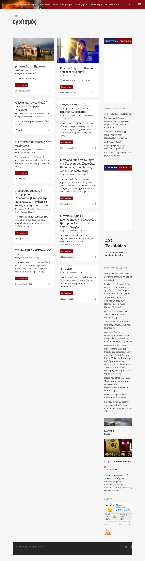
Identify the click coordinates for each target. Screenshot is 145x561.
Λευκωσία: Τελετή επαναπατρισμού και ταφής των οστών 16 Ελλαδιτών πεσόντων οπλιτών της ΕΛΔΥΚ (118, 337)
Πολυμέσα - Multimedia (24, 116)
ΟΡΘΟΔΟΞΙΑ (125, 41)
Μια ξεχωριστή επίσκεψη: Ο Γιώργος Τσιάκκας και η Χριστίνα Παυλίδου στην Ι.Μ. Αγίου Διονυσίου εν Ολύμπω (118, 289)
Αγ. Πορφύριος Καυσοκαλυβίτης (37, 149)
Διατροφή (45, 4)
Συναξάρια (81, 4)
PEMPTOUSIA (111, 167)
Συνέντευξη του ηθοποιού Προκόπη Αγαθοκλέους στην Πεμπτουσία (117, 324)
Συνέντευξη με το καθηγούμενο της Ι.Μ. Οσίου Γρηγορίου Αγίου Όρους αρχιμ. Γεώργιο (78, 221)
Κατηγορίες (15, 4)
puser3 (20, 113)
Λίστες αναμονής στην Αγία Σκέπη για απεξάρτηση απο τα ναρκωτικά (118, 276)
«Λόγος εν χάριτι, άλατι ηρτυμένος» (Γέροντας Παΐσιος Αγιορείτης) (75, 107)
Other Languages (62, 4)
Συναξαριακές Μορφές (78, 174)
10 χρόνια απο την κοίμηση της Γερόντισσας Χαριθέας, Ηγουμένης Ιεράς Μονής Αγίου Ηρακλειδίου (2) (77, 165)
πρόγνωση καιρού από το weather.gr (118, 521)
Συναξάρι (113, 470)
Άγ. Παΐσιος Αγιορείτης (78, 115)
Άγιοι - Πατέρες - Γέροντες (25, 152)
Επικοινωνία (112, 4)
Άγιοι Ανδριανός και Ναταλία (117, 114)
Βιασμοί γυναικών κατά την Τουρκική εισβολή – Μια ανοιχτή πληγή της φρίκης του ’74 (118, 406)
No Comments (40, 116)
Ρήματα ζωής (30, 74)
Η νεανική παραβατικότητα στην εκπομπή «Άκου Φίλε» (116, 396)
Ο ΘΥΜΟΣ (66, 269)
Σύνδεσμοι (31, 4)
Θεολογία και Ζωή (32, 258)
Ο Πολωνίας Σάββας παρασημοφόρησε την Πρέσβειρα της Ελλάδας (115, 145)
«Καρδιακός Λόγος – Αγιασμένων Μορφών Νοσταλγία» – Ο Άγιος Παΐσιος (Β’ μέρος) (114, 302)
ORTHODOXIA (125, 167)
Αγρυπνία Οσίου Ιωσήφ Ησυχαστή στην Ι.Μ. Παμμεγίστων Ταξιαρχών (115, 134)
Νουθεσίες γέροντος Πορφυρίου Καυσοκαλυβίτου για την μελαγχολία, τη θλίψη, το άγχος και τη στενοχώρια (31, 198)
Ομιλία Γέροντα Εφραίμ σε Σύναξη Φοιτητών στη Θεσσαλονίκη (116, 314)
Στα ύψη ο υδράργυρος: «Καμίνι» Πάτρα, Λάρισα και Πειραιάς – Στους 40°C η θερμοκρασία (116, 123)
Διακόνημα (96, 4)
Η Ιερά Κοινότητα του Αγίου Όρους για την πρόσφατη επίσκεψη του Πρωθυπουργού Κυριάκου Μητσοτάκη (117, 384)
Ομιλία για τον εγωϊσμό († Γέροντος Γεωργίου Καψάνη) (31, 106)
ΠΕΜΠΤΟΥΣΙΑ (111, 41)
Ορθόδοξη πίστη (43, 113)
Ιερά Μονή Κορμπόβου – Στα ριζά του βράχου (117, 154)
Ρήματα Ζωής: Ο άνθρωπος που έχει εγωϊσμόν (77, 70)
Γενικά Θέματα (30, 113)
